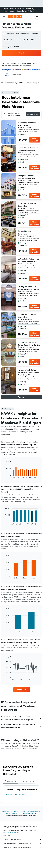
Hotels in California (12, 813)
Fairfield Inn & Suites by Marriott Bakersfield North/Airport (28, 149)
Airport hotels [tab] (10, 781)
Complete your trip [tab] (26, 781)
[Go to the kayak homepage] (15, 16)
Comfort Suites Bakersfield (24, 232)
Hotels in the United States (29, 811)
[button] (40, 9)
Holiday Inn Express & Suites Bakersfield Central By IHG (29, 343)
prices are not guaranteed (11, 832)
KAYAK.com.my (7, 811)
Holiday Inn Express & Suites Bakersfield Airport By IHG (29, 288)
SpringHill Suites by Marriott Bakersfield (26, 176)
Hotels (16, 811)
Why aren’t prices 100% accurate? (17, 847)
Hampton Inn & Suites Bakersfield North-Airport (28, 371)
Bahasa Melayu (27, 11)
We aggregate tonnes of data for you (18, 843)
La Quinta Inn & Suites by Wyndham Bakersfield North (28, 260)
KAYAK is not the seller (12, 839)
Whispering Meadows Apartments (27, 123)
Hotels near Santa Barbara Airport (18, 794)
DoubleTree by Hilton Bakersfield (27, 315)
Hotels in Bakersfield (27, 813)
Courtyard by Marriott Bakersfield (27, 204)
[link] (21, 689)
